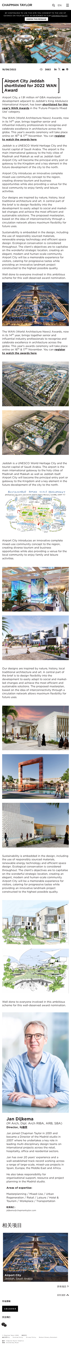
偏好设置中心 (6, 1337)
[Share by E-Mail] (63, 69)
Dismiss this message (36, 19)
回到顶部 (61, 1295)
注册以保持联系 (10, 1309)
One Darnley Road (12, 1342)
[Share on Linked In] (55, 69)
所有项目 (62, 1286)
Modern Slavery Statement (48, 1337)
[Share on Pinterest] (67, 69)
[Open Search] (53, 6)
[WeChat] (4, 1325)
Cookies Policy (59, 16)
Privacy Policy (31, 1337)
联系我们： (21, 1209)
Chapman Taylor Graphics (15, 1341)
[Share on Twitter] (59, 69)
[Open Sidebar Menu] (67, 5)
